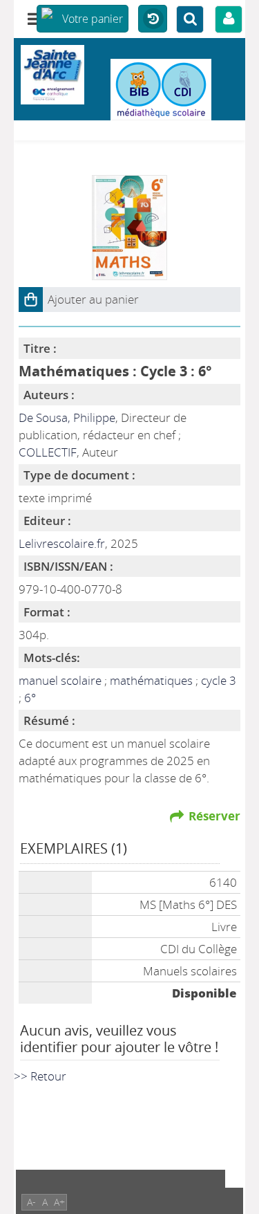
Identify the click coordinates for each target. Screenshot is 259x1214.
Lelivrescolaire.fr (62, 543)
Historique (152, 19)
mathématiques (152, 680)
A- (31, 1201)
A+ (59, 1201)
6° (30, 698)
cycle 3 (218, 680)
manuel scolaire (61, 680)
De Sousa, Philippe (67, 417)
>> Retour (40, 1076)
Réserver (214, 816)
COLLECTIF (48, 452)
